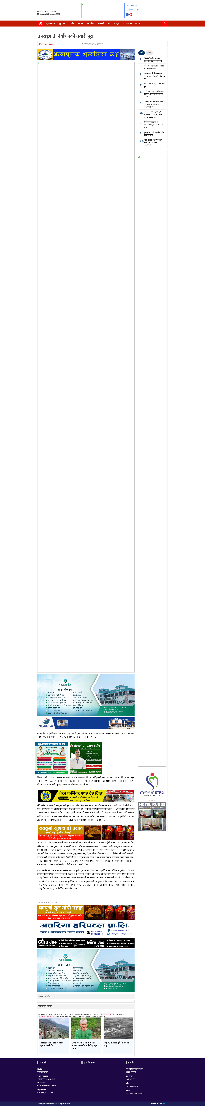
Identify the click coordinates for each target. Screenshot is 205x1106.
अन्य (136, 23)
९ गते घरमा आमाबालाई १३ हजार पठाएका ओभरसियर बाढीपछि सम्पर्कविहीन (154, 94)
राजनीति (71, 23)
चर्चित (149, 52)
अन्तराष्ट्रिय (90, 23)
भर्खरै (141, 52)
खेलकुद (116, 23)
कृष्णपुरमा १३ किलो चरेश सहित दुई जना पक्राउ (154, 134)
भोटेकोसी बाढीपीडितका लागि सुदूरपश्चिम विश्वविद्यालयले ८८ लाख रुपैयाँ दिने (153, 104)
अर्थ (109, 23)
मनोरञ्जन (126, 23)
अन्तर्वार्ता (101, 23)
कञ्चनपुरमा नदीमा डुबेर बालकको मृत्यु (154, 85)
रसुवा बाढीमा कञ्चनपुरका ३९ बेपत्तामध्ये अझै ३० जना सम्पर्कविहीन (153, 142)
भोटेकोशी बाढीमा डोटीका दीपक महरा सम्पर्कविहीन (154, 67)
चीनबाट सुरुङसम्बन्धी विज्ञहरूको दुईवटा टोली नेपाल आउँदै (153, 125)
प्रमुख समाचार (50, 23)
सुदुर (60, 23)
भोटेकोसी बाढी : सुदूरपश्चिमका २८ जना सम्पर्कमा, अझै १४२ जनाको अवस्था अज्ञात (153, 114)
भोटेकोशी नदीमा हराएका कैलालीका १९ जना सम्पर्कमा (153, 60)
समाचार (80, 23)
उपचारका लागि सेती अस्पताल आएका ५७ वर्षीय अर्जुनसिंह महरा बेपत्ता (154, 76)
